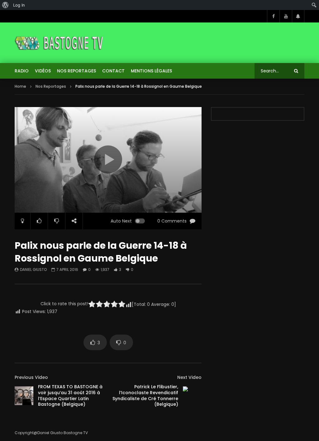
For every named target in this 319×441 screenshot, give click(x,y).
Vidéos (43, 71)
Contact (113, 71)
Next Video (189, 377)
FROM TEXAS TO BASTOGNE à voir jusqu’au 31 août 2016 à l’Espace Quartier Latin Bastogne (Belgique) (70, 396)
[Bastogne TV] (59, 43)
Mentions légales (151, 71)
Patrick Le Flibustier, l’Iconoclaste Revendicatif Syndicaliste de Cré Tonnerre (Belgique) (145, 396)
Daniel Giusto (33, 269)
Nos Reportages (76, 71)
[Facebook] (273, 16)
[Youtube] (285, 16)
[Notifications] (298, 16)
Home (20, 86)
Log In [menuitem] (19, 4)
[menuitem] (5, 5)
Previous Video (31, 377)
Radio (22, 71)
